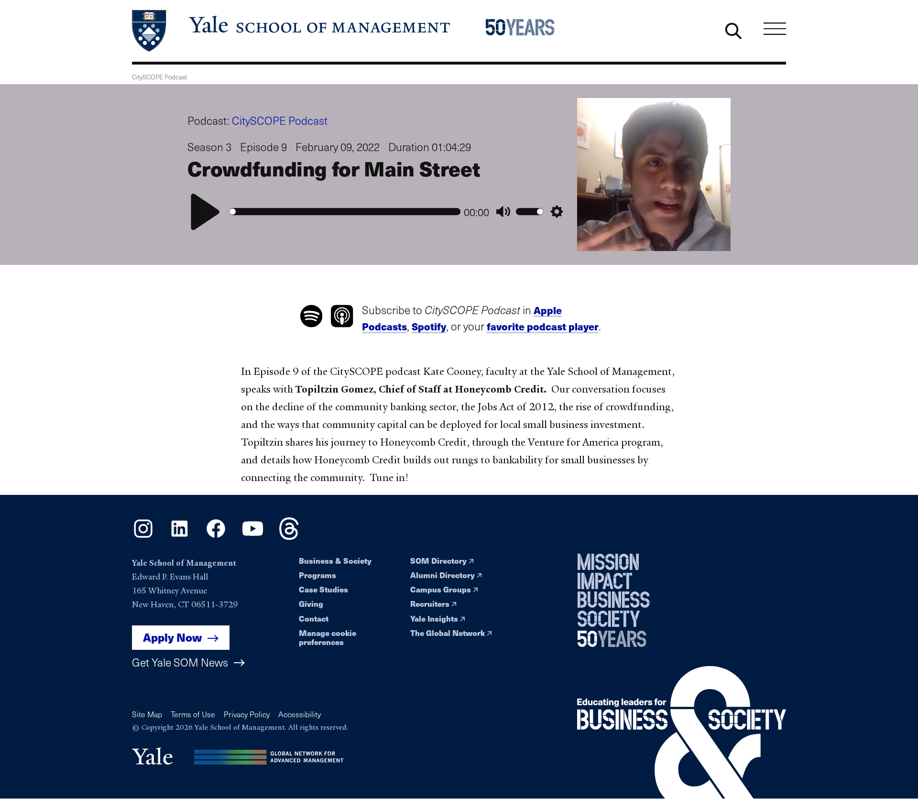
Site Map (147, 714)
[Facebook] (216, 536)
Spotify (429, 326)
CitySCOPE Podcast (280, 120)
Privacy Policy (247, 714)
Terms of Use (193, 714)
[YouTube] (252, 536)
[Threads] (289, 536)
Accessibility (299, 714)
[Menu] (775, 28)
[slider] (345, 211)
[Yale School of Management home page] (292, 31)
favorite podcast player (543, 326)
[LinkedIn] (179, 536)
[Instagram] (143, 536)
